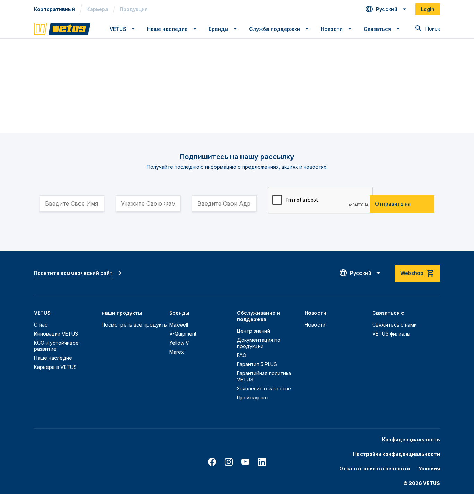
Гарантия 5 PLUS (257, 364)
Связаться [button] (377, 29)
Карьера (97, 9)
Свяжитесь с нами (394, 325)
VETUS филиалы (391, 334)
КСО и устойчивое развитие (56, 346)
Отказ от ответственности (374, 468)
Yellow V (179, 343)
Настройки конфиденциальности (396, 454)
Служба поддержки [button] (274, 29)
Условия (429, 468)
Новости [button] (332, 29)
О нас (41, 325)
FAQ (241, 355)
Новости (315, 325)
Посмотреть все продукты (135, 325)
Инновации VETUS (56, 334)
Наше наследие (53, 358)
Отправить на (393, 204)
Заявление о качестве (264, 388)
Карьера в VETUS (55, 367)
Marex (176, 352)
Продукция (134, 9)
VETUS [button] (118, 29)
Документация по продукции (258, 343)
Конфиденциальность (411, 439)
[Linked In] (262, 462)
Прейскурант (253, 397)
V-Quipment (182, 334)
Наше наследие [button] (167, 29)
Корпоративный (54, 9)
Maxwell (178, 325)
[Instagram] (229, 462)
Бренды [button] (218, 29)
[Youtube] (245, 462)
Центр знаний (253, 331)
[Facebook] (212, 462)
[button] (386, 9)
